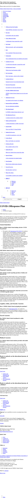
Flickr (4, 453)
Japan (12, 183)
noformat (6, 470)
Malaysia (13, 181)
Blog (4, 19)
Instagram (5, 448)
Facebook (5, 452)
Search (4, 20)
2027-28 (8, 188)
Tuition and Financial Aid (6, 374)
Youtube (5, 450)
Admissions (5, 15)
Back (4, 197)
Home (4, 209)
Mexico (13, 192)
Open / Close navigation (15, 8)
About (4, 12)
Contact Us (5, 438)
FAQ (4, 437)
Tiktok (4, 449)
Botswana (13, 190)
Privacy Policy (6, 441)
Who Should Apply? (6, 377)
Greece (13, 194)
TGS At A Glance (7, 11)
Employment (6, 442)
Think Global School (5, 8)
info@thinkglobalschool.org (6, 431)
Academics (5, 13)
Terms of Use (6, 439)
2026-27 (8, 178)
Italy (12, 185)
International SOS (13, 308)
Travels (4, 17)
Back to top (2, 473)
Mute (4, 497)
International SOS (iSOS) (16, 231)
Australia (13, 182)
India (12, 193)
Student (6, 16)
